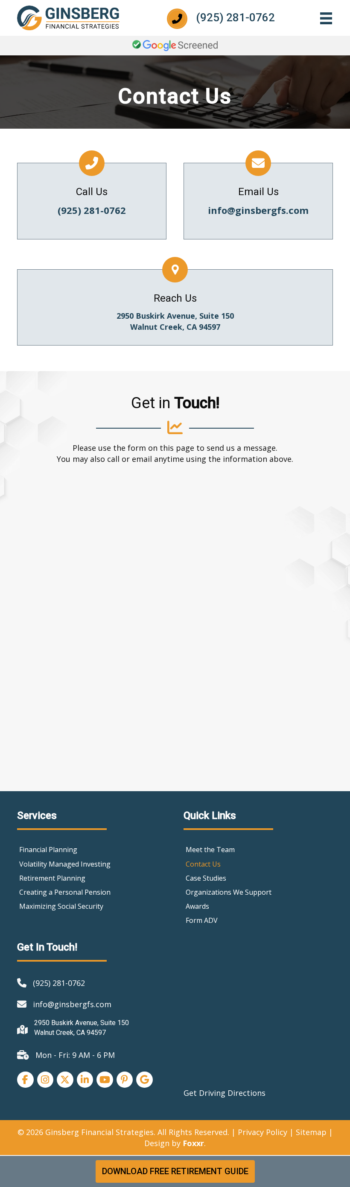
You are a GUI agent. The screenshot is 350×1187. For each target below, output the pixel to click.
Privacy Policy (262, 1132)
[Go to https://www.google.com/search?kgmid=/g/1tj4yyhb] (175, 307)
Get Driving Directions (224, 1093)
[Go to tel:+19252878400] (233, 17)
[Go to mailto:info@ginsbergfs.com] (258, 201)
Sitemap (311, 1132)
